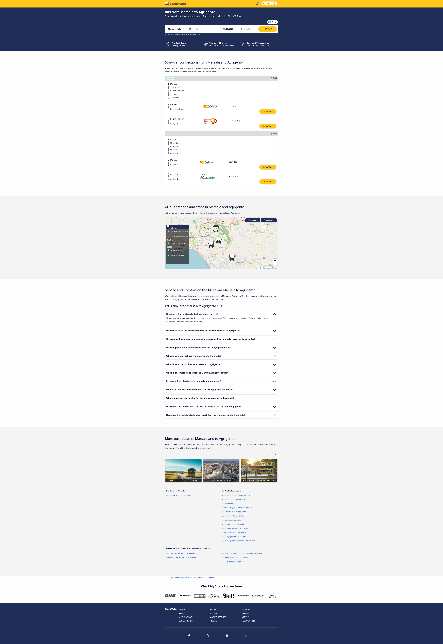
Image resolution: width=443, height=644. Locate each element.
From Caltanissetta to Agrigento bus (236, 495)
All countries (248, 621)
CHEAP (170, 78)
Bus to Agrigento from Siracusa (234, 537)
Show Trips (267, 111)
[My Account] (257, 3)
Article (245, 617)
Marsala (253, 220)
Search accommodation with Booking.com (183, 35)
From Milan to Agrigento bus (233, 516)
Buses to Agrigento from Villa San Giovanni (238, 541)
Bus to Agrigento (207, 577)
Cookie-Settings (218, 617)
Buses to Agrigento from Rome (234, 532)
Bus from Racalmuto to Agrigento (235, 528)
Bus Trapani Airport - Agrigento (234, 561)
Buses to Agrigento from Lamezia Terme (237, 507)
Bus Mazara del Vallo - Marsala (178, 495)
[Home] (175, 3)
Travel (213, 621)
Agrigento (270, 220)
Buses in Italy (181, 577)
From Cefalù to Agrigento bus (233, 499)
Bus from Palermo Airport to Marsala (180, 553)
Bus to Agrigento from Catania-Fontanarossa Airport (242, 553)
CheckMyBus (170, 577)
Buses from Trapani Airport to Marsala (181, 557)
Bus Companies (186, 621)
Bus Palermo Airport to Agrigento (235, 557)
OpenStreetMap (265, 268)
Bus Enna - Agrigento (230, 503)
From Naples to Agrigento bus (233, 524)
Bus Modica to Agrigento (231, 520)
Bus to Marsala (194, 577)
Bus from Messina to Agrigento (234, 512)
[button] (216, 229)
